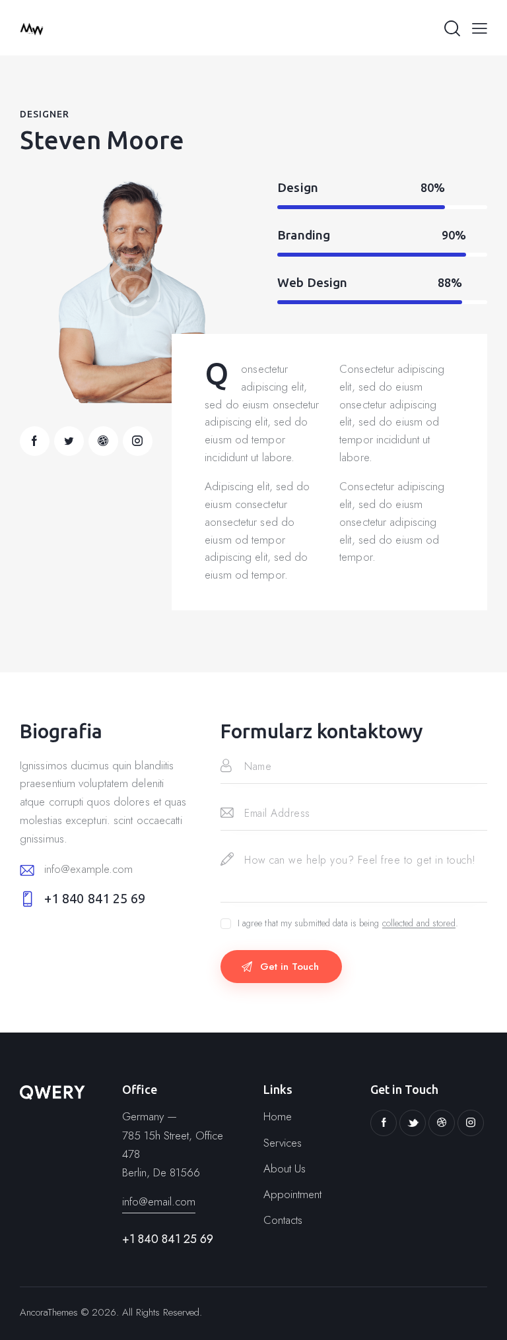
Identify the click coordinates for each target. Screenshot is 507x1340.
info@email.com (158, 1201)
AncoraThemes (49, 1312)
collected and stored (419, 923)
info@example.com (88, 869)
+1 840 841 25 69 (95, 898)
